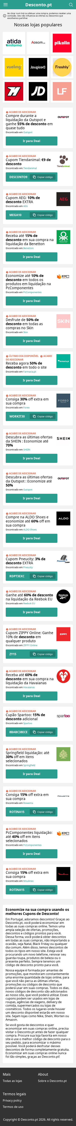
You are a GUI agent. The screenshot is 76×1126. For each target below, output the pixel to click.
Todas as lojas (12, 1081)
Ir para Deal (31, 141)
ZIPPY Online (30, 645)
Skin (25, 332)
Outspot (27, 132)
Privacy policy (12, 1100)
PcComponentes (32, 292)
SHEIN (26, 449)
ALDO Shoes (30, 529)
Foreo (26, 407)
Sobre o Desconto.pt (52, 1081)
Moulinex (28, 881)
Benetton (28, 248)
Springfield (29, 765)
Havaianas (29, 687)
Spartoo (27, 723)
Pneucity (28, 567)
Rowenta (28, 803)
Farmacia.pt (29, 371)
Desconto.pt (38, 4)
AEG (25, 206)
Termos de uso (13, 1107)
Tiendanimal (30, 168)
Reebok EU (29, 603)
